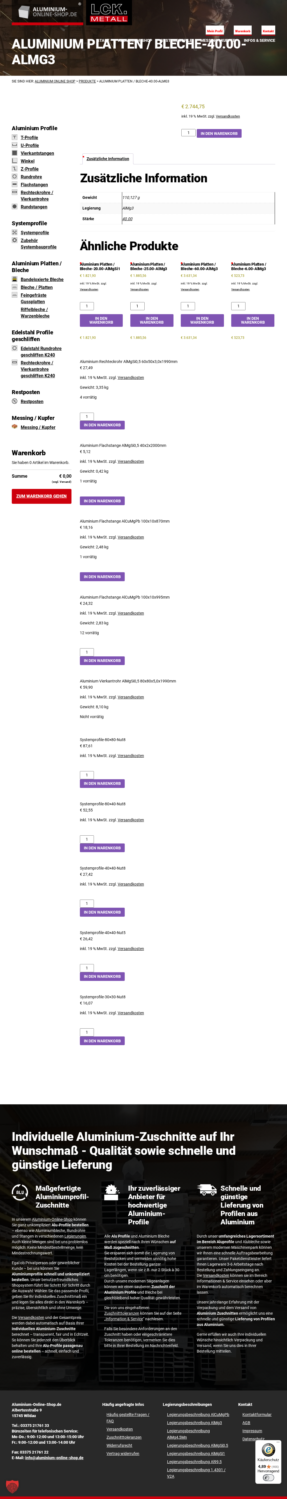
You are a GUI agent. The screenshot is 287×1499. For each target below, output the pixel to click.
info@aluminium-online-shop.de (54, 1458)
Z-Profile (30, 169)
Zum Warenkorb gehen (41, 496)
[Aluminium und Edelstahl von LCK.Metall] (47, 12)
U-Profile (30, 145)
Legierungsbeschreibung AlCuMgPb (198, 1414)
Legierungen (75, 1236)
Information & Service (124, 1319)
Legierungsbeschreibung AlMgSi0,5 (197, 1445)
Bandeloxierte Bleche (42, 279)
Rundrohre (31, 177)
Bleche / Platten (37, 287)
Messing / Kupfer (38, 427)
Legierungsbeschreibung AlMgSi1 (196, 1453)
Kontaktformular (257, 1414)
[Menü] (278, 1443)
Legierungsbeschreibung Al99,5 (194, 1461)
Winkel (27, 161)
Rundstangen (34, 207)
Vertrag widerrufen (123, 1453)
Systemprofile (35, 232)
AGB (246, 1422)
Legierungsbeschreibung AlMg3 (194, 1422)
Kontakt (268, 31)
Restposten (32, 401)
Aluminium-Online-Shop (52, 1219)
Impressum (252, 1431)
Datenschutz (253, 1439)
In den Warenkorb (219, 133)
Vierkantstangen (37, 153)
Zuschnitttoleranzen (121, 1313)
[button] (12, 1486)
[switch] (268, 1477)
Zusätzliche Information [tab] (108, 159)
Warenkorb (242, 31)
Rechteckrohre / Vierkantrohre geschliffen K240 (38, 369)
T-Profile (29, 137)
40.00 (127, 219)
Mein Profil (215, 31)
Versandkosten (228, 116)
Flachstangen (34, 184)
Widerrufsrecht (119, 1445)
